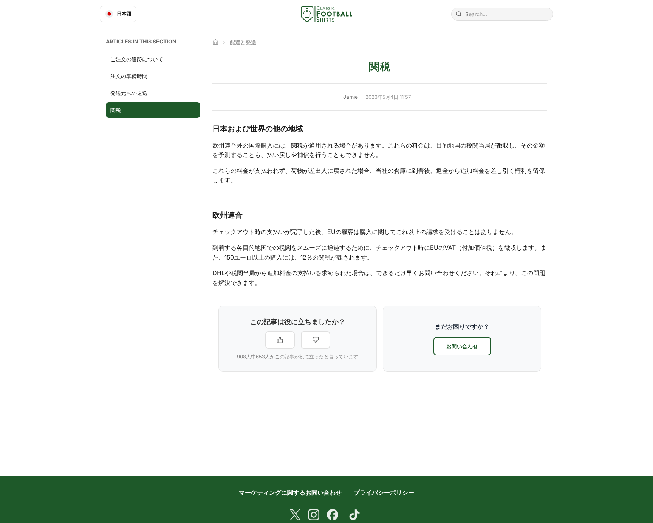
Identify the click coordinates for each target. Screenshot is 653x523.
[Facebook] (332, 514)
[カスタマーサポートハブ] (326, 14)
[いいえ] (315, 340)
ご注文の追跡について (136, 59)
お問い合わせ (462, 346)
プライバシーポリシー (384, 492)
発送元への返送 (128, 93)
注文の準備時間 (128, 76)
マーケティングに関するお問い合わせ (290, 492)
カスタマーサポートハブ (215, 42)
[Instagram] (313, 514)
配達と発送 (243, 42)
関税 (115, 110)
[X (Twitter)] (295, 514)
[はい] (280, 340)
